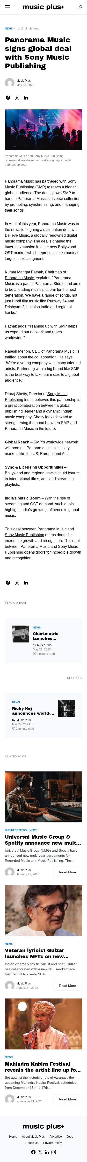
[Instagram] (53, 1152)
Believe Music (17, 235)
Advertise (56, 1136)
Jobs (70, 1136)
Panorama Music (19, 181)
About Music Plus (33, 1136)
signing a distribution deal (49, 230)
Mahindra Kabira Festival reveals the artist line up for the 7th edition (41, 1067)
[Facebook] (33, 1152)
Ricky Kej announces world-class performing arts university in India (31, 711)
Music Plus (23, 80)
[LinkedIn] (47, 1152)
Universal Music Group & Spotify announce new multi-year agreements (42, 840)
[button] (7, 7)
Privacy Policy (52, 1143)
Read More (67, 872)
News (9, 28)
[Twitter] (40, 1152)
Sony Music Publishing (24, 535)
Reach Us (31, 1143)
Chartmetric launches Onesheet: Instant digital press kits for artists (52, 636)
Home (13, 1136)
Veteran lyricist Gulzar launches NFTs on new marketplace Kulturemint (38, 954)
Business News (16, 830)
